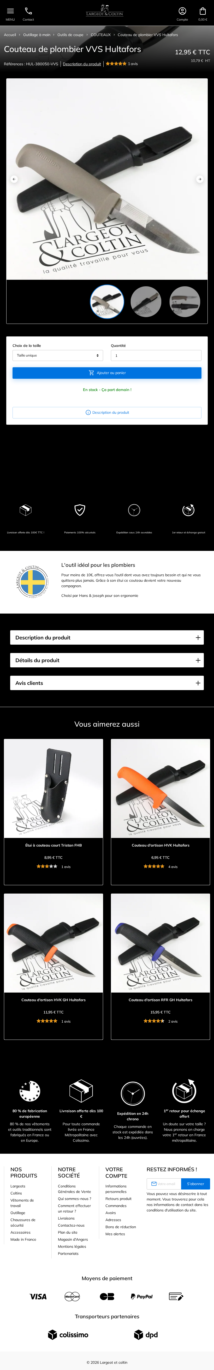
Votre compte (116, 1172)
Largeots (17, 1186)
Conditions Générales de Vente (74, 1189)
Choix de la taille (27, 345)
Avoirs (110, 1212)
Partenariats (68, 1253)
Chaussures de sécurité (22, 1222)
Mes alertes (115, 1234)
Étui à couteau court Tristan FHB (53, 845)
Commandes (116, 1205)
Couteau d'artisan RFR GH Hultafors (160, 1000)
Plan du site (68, 1232)
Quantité (118, 345)
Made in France (23, 1239)
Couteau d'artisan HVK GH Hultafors (53, 1000)
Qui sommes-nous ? (74, 1198)
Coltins (16, 1193)
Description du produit (82, 64)
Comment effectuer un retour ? (74, 1208)
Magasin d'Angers (73, 1239)
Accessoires (20, 1232)
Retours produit (118, 1198)
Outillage (17, 1212)
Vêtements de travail (22, 1203)
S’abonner (195, 1183)
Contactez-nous (71, 1225)
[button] (107, 637)
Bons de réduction (120, 1227)
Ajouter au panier (107, 372)
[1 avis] (117, 64)
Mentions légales (72, 1246)
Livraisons (66, 1218)
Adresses (113, 1219)
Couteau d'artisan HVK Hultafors (160, 845)
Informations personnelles (116, 1189)
